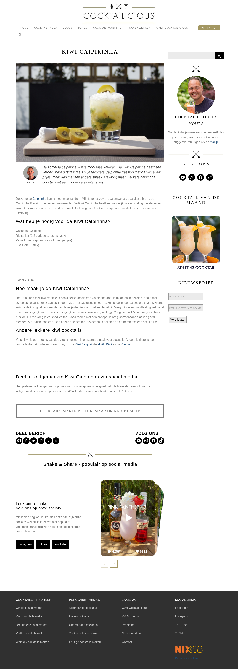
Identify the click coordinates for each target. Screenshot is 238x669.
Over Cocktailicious (172, 28)
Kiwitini (126, 344)
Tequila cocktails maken (31, 624)
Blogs (67, 28)
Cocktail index (45, 28)
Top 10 (83, 28)
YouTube (60, 544)
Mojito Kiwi (104, 344)
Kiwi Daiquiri (83, 344)
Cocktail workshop (108, 28)
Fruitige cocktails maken (85, 642)
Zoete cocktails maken (84, 633)
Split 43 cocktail (196, 267)
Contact (127, 642)
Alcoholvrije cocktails (83, 607)
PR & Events (130, 616)
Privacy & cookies (187, 658)
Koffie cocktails (79, 616)
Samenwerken (140, 28)
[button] (20, 35)
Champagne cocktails (83, 624)
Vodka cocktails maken (31, 633)
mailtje (214, 142)
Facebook (181, 607)
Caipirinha (39, 198)
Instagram (25, 544)
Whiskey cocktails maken (32, 642)
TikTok (43, 544)
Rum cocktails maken (30, 616)
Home (24, 28)
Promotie (128, 624)
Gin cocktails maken (29, 607)
